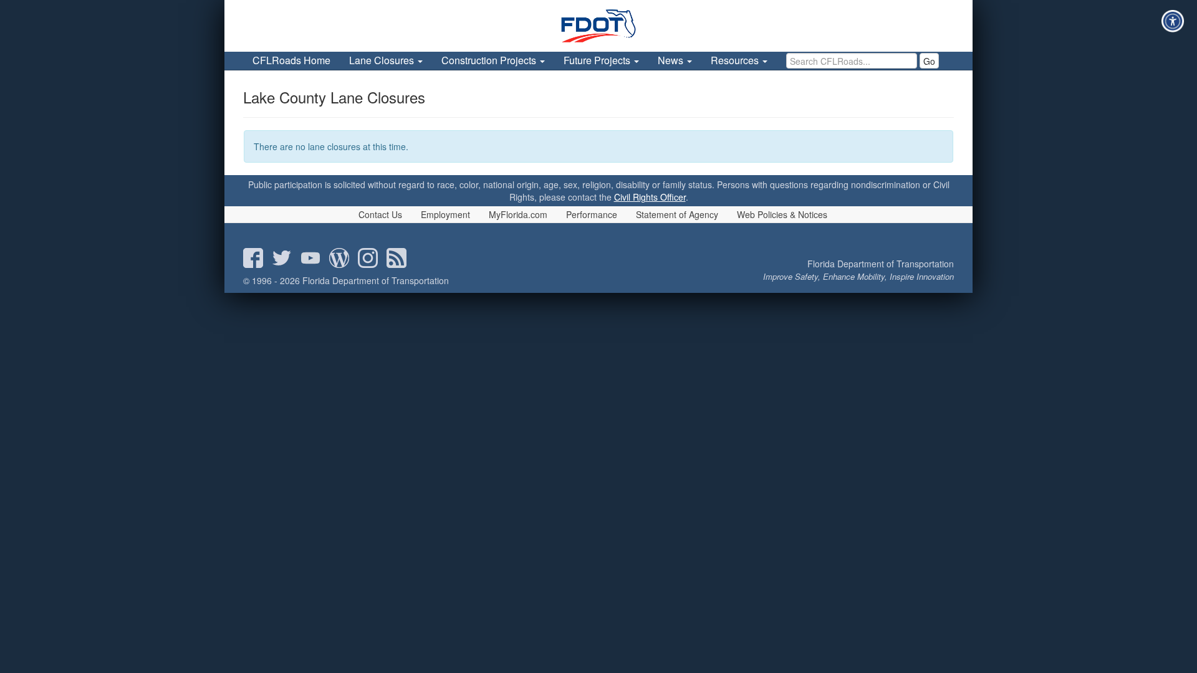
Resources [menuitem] (736, 60)
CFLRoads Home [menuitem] (291, 60)
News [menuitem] (672, 60)
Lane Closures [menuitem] (382, 60)
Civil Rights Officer (650, 197)
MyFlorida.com (518, 214)
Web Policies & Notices (782, 214)
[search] (851, 61)
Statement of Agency (677, 214)
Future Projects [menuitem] (598, 60)
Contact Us (380, 214)
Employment (445, 214)
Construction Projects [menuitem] (490, 60)
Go (929, 61)
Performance (591, 214)
